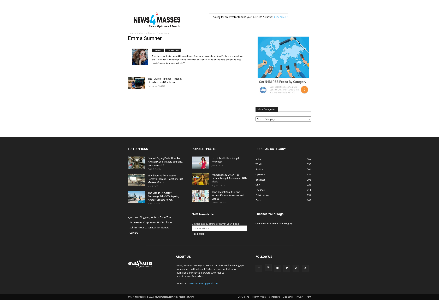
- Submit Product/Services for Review (148, 227)
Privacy (299, 296)
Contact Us (274, 296)
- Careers (133, 232)
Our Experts (243, 296)
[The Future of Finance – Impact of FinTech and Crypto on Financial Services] (136, 83)
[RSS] (296, 268)
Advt (309, 296)
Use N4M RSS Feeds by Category (274, 223)
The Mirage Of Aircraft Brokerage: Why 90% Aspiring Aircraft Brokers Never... (163, 196)
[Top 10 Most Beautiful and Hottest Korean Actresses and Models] (200, 196)
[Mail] (277, 268)
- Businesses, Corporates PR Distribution (150, 222)
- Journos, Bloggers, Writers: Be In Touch (150, 217)
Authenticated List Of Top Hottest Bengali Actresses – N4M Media (229, 178)
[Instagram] (268, 267)
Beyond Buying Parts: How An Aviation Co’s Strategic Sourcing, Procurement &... (165, 161)
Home (131, 33)
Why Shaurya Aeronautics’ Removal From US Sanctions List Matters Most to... (165, 179)
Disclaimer (288, 296)
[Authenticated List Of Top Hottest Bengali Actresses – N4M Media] (200, 179)
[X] (305, 268)
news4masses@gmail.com (203, 283)
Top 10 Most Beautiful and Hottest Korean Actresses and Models (228, 195)
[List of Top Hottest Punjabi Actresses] (200, 163)
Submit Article (259, 296)
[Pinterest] (286, 268)
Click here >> (281, 17)
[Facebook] (259, 268)
